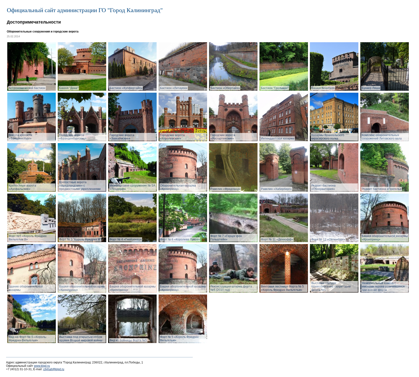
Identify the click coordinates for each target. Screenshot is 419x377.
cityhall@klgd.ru (53, 369)
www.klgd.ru (42, 366)
